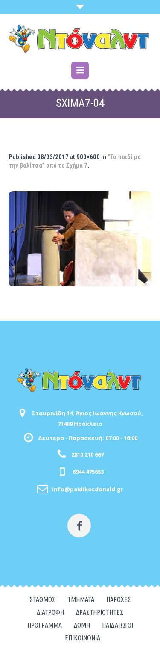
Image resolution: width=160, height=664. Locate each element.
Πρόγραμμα (44, 625)
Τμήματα (80, 599)
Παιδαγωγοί (117, 625)
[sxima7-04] (80, 238)
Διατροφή (50, 612)
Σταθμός (42, 599)
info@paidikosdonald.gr (87, 489)
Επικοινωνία (82, 638)
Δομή (82, 625)
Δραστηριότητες (99, 612)
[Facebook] (79, 525)
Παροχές (118, 599)
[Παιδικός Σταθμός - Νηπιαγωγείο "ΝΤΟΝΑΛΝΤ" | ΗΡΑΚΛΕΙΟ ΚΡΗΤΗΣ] (80, 38)
